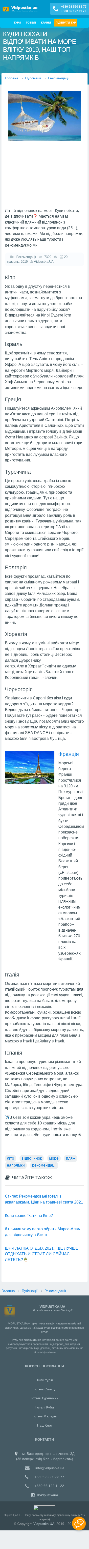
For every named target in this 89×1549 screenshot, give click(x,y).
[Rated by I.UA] (44, 1509)
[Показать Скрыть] (79, 1523)
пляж (70, 1158)
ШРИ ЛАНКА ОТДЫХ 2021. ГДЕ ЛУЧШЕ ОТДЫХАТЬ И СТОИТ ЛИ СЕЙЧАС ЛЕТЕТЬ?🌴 (41, 1254)
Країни (46, 22)
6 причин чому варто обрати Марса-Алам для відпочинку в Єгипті (43, 1232)
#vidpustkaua (47, 1495)
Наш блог (44, 1425)
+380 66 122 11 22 (73, 11)
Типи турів (44, 1380)
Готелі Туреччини (45, 1398)
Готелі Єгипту (44, 1389)
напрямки (16, 1165)
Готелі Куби (44, 1407)
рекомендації (44, 1165)
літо (10, 1158)
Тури (17, 22)
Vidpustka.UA (43, 1524)
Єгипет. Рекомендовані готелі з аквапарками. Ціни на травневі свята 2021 (44, 1199)
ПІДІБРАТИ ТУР (66, 22)
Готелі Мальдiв (45, 1416)
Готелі (31, 22)
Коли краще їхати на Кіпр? (29, 1215)
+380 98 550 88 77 (74, 6)
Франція (68, 754)
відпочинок (32, 1158)
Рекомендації (25, 257)
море (54, 1158)
